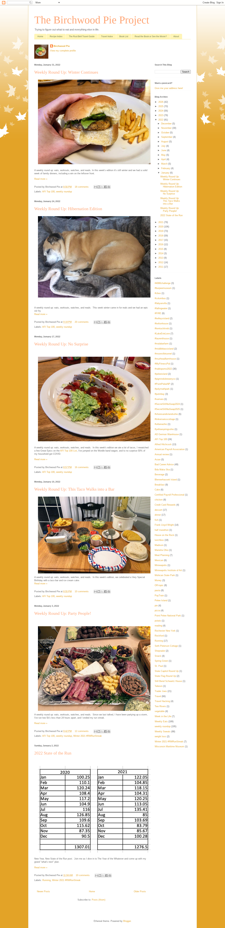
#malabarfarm (162, 343)
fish (156, 520)
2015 (161, 249)
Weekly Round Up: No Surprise (61, 344)
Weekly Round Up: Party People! (62, 613)
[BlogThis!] (99, 187)
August (165, 141)
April (163, 159)
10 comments (82, 591)
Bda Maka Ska (162, 469)
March (164, 163)
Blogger (127, 921)
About (176, 36)
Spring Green (161, 661)
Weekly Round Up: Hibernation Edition (68, 208)
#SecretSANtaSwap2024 (167, 404)
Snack (158, 656)
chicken (159, 499)
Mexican (159, 560)
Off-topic (159, 585)
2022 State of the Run (52, 753)
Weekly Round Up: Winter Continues (66, 72)
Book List (123, 36)
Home (40, 36)
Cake (157, 489)
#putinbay (160, 394)
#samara (159, 399)
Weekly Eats (161, 721)
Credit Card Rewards (165, 504)
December (166, 123)
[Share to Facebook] (105, 187)
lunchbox (159, 540)
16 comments (82, 467)
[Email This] (95, 187)
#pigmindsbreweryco (165, 379)
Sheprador (160, 650)
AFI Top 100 (48, 191)
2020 (161, 226)
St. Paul (159, 666)
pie (156, 605)
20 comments (82, 322)
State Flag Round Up (165, 676)
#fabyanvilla (161, 303)
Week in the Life (163, 716)
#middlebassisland (164, 348)
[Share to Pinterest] (109, 187)
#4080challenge (163, 283)
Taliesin (158, 686)
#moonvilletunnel (163, 353)
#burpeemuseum (163, 288)
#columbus (160, 298)
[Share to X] (102, 187)
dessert (158, 510)
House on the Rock (164, 535)
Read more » (40, 179)
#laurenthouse (162, 338)
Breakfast (160, 484)
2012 (161, 262)
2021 (161, 222)
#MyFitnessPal (162, 363)
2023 (161, 115)
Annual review (162, 454)
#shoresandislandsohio (166, 414)
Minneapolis (161, 565)
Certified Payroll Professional (169, 494)
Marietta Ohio (161, 550)
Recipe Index (56, 36)
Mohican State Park (165, 575)
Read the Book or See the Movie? (151, 36)
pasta (157, 590)
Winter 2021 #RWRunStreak (87, 736)
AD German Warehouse (167, 434)
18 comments (82, 186)
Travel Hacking (162, 701)
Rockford (159, 635)
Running (46, 880)
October (165, 132)
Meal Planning (162, 555)
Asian (157, 459)
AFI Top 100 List (68, 450)
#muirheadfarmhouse (165, 358)
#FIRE (158, 313)
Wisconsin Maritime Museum (169, 746)
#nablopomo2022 (163, 368)
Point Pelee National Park (168, 615)
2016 (161, 244)
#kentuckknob (162, 328)
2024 (161, 110)
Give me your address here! (169, 88)
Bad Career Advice (164, 464)
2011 (161, 266)
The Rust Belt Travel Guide (82, 36)
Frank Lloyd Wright (164, 525)
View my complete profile (63, 50)
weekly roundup (64, 191)
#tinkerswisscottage (165, 419)
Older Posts (140, 891)
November (166, 128)
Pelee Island (161, 600)
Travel (158, 696)
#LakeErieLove (162, 333)
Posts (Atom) (98, 899)
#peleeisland (161, 374)
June (164, 150)
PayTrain (159, 595)
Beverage (159, 474)
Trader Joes (161, 691)
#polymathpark (162, 389)
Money (158, 580)
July (163, 146)
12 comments (82, 731)
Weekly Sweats (163, 731)
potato (158, 620)
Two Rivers (160, 706)
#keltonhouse (161, 323)
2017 (161, 240)
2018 (161, 235)
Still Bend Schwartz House (168, 681)
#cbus (158, 293)
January (165, 172)
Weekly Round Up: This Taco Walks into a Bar (74, 489)
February (166, 168)
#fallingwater (161, 308)
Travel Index (107, 36)
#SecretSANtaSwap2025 (167, 409)
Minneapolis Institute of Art (168, 570)
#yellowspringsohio (164, 429)
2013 (161, 257)
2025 (161, 106)
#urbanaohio (161, 424)
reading (158, 625)
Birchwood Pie (62, 46)
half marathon (162, 530)
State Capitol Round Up (167, 671)
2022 (161, 119)
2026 (161, 102)
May (163, 155)
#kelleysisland (162, 318)
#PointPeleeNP (162, 384)
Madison (159, 545)
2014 (161, 253)
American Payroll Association (170, 449)
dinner (158, 515)
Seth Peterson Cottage (166, 646)
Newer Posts (43, 891)
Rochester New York (165, 630)
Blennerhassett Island (166, 479)
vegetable (160, 711)
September (167, 137)
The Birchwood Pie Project (91, 20)
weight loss (160, 736)
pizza (157, 610)
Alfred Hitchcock (163, 444)
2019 (161, 231)
